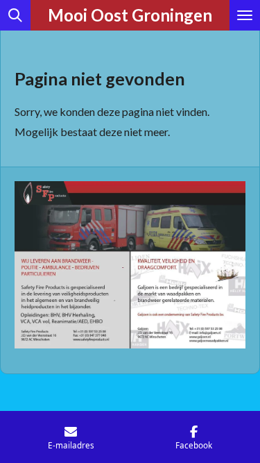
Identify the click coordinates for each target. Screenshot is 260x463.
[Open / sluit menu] (244, 15)
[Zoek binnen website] (15, 15)
